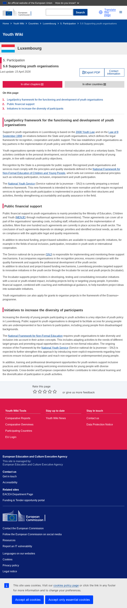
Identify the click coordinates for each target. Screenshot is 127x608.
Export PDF (92, 72)
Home (6, 23)
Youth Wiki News (56, 418)
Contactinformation (113, 72)
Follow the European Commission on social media (32, 534)
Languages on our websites (19, 553)
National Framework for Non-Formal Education (35, 335)
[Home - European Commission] (19, 12)
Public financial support (20, 104)
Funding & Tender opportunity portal (24, 500)
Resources (9, 540)
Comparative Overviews (19, 424)
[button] (101, 12)
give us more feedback (80, 392)
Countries (33, 23)
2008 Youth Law (85, 132)
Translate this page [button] (110, 12)
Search (80, 12)
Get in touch (10, 476)
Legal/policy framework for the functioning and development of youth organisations (55, 99)
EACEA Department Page (18, 494)
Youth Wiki (18, 23)
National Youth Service (21, 183)
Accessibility (10, 482)
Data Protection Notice (99, 424)
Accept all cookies (28, 599)
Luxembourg (49, 23)
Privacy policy (11, 565)
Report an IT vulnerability (17, 546)
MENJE (20, 217)
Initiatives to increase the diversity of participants (35, 108)
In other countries (93, 84)
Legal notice (10, 571)
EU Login (10, 437)
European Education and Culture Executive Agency (35, 456)
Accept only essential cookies (69, 599)
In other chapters (30, 84)
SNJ (48, 254)
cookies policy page (66, 585)
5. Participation (68, 23)
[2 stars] (37, 391)
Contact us (92, 418)
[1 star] (34, 391)
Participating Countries (18, 430)
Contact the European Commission (23, 528)
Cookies (7, 559)
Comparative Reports (17, 418)
